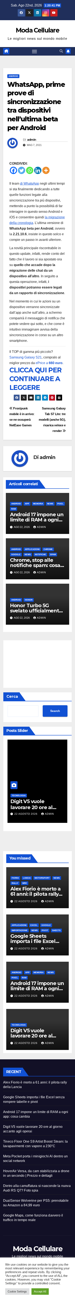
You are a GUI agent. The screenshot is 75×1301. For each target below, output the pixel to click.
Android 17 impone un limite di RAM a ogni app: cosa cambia (37, 519)
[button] (61, 51)
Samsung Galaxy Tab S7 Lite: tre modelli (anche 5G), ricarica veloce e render (52, 420)
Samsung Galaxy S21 (25, 357)
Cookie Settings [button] (17, 1291)
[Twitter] (21, 170)
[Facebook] (13, 170)
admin (31, 140)
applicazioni (32, 549)
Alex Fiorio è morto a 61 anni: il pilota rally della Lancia (35, 894)
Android (13, 76)
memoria (38, 503)
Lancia (27, 878)
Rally (15, 883)
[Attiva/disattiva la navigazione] (34, 51)
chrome (48, 549)
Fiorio (15, 878)
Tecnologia (19, 795)
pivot (45, 930)
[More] (46, 170)
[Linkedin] (37, 170)
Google (16, 554)
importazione (20, 930)
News (50, 503)
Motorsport (42, 878)
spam (53, 554)
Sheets (56, 930)
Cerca (12, 696)
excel (34, 925)
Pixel (60, 503)
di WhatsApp (29, 183)
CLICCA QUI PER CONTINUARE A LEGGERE (35, 378)
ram (13, 509)
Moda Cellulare (37, 30)
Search (55, 711)
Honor (28, 600)
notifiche (40, 554)
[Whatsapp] (29, 170)
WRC (24, 883)
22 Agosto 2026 (26, 813)
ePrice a (49, 363)
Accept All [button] (40, 1291)
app (27, 503)
